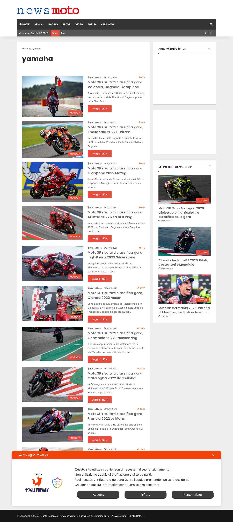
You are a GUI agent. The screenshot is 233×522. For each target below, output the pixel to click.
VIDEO (79, 24)
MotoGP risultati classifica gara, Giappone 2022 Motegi (115, 170)
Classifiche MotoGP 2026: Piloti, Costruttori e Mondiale (183, 262)
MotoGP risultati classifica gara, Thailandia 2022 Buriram (115, 129)
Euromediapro (101, 515)
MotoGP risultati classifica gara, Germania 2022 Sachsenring (115, 335)
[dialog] (116, 478)
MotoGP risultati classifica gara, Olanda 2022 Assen (115, 295)
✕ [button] (213, 455)
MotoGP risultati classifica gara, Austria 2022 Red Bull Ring (115, 214)
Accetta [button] (98, 494)
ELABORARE (135, 515)
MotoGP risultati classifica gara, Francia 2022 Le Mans (115, 416)
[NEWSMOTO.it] (48, 10)
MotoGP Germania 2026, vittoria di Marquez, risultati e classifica (95, 33)
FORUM (92, 24)
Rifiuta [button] (145, 494)
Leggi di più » (99, 108)
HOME (26, 24)
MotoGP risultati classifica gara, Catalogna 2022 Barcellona (115, 376)
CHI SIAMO (107, 24)
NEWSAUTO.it (119, 515)
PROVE (67, 24)
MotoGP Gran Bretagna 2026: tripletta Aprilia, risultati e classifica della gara (181, 212)
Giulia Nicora (96, 77)
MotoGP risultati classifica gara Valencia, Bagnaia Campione (115, 84)
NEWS (38, 24)
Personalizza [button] (193, 494)
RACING (53, 24)
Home (27, 48)
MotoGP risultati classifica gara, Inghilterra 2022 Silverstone (115, 255)
